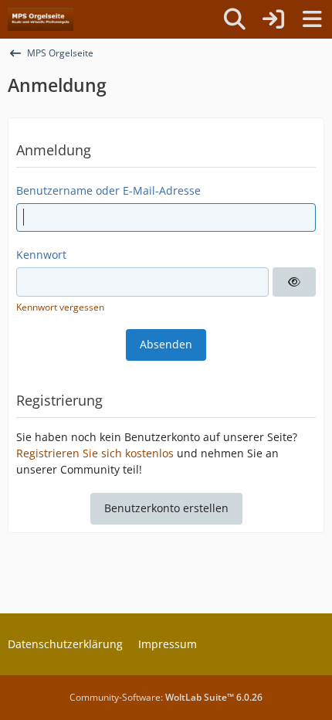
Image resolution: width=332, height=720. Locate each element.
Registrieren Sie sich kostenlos (95, 453)
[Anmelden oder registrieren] (273, 19)
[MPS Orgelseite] (40, 19)
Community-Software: (166, 697)
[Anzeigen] (294, 282)
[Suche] (234, 19)
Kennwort (41, 254)
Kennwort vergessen (60, 307)
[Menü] (311, 19)
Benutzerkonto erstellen (166, 508)
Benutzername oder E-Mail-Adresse (108, 190)
